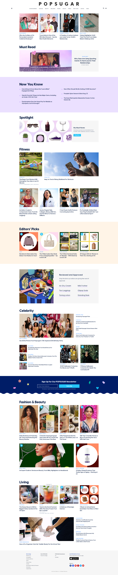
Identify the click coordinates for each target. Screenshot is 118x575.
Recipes (41, 504)
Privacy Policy (28, 562)
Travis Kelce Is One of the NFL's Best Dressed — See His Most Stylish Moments (48, 37)
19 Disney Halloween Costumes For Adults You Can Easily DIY (88, 367)
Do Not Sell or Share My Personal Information (32, 566)
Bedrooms (78, 531)
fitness (24, 149)
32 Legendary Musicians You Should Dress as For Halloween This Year (40, 348)
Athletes (42, 33)
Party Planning (23, 338)
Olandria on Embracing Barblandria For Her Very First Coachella (86, 322)
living (24, 482)
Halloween (30, 345)
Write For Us (28, 555)
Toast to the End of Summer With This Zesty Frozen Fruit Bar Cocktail (48, 508)
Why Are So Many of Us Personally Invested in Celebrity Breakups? (26, 37)
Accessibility (28, 557)
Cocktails (21, 504)
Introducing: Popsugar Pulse (83, 316)
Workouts (21, 177)
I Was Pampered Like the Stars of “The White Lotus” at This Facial (69, 437)
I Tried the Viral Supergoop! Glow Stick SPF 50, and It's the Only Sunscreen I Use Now (49, 437)
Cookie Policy (28, 568)
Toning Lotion (64, 295)
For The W (82, 208)
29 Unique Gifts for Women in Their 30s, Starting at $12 (89, 255)
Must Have (75, 8)
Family (69, 8)
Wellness (53, 8)
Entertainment (33, 8)
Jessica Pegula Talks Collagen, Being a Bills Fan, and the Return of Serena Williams (48, 212)
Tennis (41, 208)
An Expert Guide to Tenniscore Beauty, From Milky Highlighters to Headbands (43, 470)
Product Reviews (23, 208)
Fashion (41, 8)
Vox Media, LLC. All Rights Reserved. (60, 571)
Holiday (41, 251)
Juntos (82, 8)
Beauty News (83, 33)
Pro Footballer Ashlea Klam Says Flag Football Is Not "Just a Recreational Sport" (89, 211)
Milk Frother (82, 286)
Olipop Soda (83, 290)
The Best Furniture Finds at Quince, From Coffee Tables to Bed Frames (86, 541)
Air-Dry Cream (65, 286)
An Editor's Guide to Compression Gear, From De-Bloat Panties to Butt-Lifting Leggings (28, 212)
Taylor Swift (63, 208)
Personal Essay (79, 314)
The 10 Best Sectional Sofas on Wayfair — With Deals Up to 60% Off (68, 255)
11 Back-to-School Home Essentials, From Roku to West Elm (89, 508)
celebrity (26, 311)
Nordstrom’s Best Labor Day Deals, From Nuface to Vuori (28, 255)
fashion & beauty (32, 402)
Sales (20, 251)
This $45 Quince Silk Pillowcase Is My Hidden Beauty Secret (85, 534)
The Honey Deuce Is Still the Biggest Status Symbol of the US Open (28, 508)
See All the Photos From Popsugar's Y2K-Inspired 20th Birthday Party (41, 341)
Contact (27, 563)
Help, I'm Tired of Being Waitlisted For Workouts (59, 179)
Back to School (84, 504)
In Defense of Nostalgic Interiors (67, 508)
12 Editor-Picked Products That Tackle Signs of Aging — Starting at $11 (86, 472)
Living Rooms (79, 518)
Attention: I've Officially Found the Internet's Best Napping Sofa (84, 520)
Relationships (22, 33)
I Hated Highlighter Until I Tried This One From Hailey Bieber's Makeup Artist (88, 37)
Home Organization (24, 542)
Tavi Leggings (64, 290)
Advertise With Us (29, 558)
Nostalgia (62, 504)
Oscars (77, 326)
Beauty (47, 8)
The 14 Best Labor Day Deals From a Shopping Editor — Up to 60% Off (49, 255)
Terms (27, 560)
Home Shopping (63, 251)
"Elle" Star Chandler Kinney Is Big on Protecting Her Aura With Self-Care (89, 437)
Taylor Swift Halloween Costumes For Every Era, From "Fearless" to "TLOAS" (85, 336)
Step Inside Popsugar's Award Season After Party (86, 329)
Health (64, 8)
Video (87, 8)
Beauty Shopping (80, 468)
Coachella (78, 320)
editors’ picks (29, 229)
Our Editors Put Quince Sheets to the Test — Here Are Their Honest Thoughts (86, 527)
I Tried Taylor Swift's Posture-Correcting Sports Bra (69, 211)
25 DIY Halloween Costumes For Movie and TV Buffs (69, 367)
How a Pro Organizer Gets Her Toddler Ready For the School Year (39, 544)
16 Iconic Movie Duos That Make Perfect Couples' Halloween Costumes (40, 365)
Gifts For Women (84, 251)
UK (55, 555)
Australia (56, 557)
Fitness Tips (47, 177)
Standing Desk (83, 295)
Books (59, 8)
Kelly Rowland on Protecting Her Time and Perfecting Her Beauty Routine (28, 437)
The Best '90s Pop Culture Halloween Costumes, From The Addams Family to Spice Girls (42, 357)
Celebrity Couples (64, 33)
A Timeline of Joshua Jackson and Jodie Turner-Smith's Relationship (69, 37)
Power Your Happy (44, 555)
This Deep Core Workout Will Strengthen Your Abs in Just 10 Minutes (29, 181)
